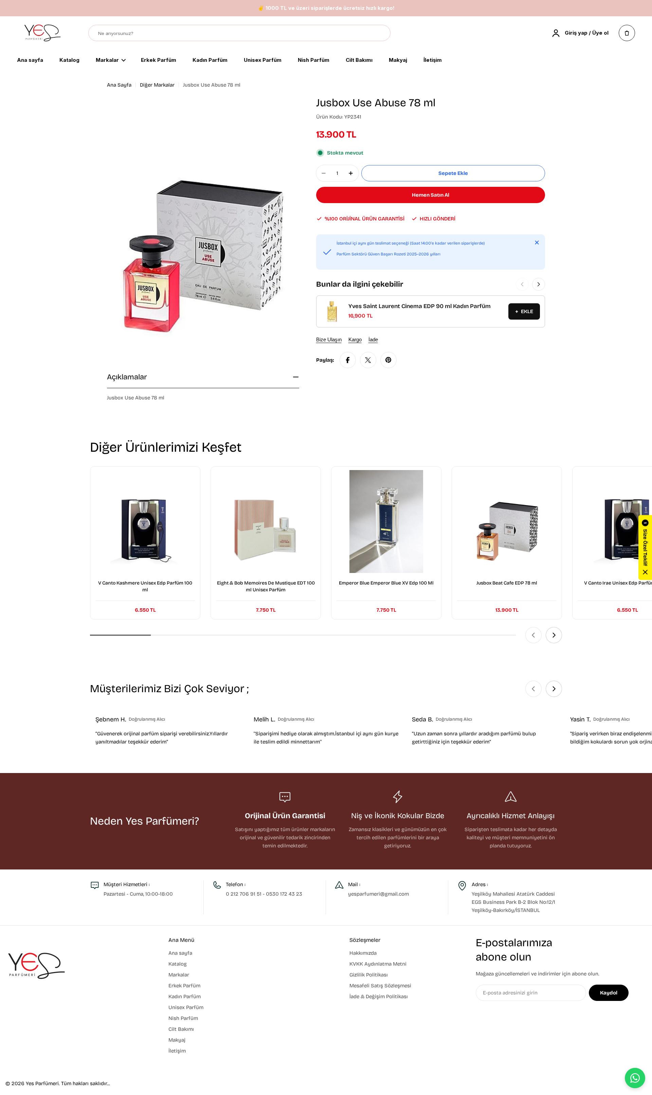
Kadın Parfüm (210, 60)
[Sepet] (627, 33)
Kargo (355, 339)
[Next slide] (554, 635)
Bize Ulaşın (329, 339)
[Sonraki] (538, 284)
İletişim (432, 60)
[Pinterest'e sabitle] (388, 360)
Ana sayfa (30, 60)
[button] (645, 547)
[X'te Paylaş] (368, 360)
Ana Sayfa (119, 85)
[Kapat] (536, 242)
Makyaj (398, 60)
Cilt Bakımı (359, 60)
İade (373, 339)
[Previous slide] (533, 635)
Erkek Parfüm (158, 60)
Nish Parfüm (313, 60)
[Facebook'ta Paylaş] (348, 360)
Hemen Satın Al (430, 195)
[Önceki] (522, 284)
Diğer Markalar (157, 85)
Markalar (107, 60)
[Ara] (382, 33)
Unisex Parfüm (263, 60)
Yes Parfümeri (42, 1083)
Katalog (69, 60)
